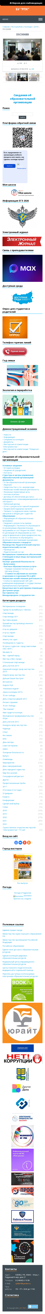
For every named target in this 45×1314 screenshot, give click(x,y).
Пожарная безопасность (13, 752)
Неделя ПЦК (8, 685)
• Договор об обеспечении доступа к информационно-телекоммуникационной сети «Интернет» (22, 499)
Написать (9, 166)
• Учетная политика (10, 494)
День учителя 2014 (11, 666)
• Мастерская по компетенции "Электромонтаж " (15, 445)
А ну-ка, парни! (9, 632)
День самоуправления (12, 766)
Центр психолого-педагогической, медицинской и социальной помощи (17, 969)
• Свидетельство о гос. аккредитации (18, 487)
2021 (5, 820)
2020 (5, 817)
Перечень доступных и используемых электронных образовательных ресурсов (20, 975)
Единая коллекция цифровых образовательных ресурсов (14, 956)
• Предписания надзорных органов (17, 509)
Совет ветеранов (10, 745)
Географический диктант (13, 776)
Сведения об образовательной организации (22, 98)
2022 (5, 824)
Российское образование (13, 946)
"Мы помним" (8, 709)
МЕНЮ (5, 19)
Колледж (28, 27)
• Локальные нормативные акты (16, 492)
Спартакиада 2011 (10, 616)
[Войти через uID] (16, 842)
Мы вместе (7, 652)
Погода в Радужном (22, 893)
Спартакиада (8, 613)
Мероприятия (8, 762)
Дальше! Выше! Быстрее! (13, 678)
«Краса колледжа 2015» (13, 692)
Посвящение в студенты (13, 643)
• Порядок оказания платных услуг (17, 569)
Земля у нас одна (10, 639)
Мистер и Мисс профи (12, 659)
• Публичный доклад (11, 504)
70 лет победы (9, 695)
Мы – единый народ (11, 655)
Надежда (6, 728)
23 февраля (7, 793)
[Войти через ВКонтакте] (20, 842)
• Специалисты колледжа (13, 439)
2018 (36, 27)
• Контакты (7, 473)
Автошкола (7, 682)
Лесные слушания (10, 702)
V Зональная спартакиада (13, 662)
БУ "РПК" (22, 9)
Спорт (5, 732)
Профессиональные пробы (14, 783)
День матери (8, 742)
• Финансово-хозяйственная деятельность (20, 489)
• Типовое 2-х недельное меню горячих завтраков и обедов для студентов (19, 512)
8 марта (6, 797)
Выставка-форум (10, 620)
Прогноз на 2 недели (22, 898)
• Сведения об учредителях (14, 470)
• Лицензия (7, 485)
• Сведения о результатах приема (16, 523)
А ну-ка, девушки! (10, 629)
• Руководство (8, 549)
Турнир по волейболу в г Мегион (17, 610)
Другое (6, 780)
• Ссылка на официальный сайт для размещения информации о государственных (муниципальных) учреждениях (21, 583)
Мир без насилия (10, 773)
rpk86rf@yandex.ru (23, 1283)
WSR (4, 739)
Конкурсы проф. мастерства (15, 725)
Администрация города (12, 930)
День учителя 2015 (11, 722)
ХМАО (5, 749)
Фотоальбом (16, 27)
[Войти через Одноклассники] (29, 842)
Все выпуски (22, 883)
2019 (5, 814)
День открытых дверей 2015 (15, 699)
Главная (6, 27)
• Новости (6, 434)
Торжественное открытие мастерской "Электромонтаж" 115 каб (19, 828)
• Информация (8, 437)
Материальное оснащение (14, 606)
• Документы (7, 442)
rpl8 (32, 69)
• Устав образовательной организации (19, 482)
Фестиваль (7, 735)
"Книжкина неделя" (11, 688)
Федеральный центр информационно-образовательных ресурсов (18, 963)
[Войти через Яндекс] (24, 842)
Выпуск (6, 756)
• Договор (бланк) (10, 571)
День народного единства (14, 769)
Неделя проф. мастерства (14, 675)
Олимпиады (7, 759)
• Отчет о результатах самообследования (20, 506)
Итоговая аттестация (12, 790)
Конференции (8, 800)
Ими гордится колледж (12, 712)
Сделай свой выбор (11, 803)
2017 (5, 786)
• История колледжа (11, 468)
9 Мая (5, 807)
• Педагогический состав (13, 552)
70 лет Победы (9, 705)
